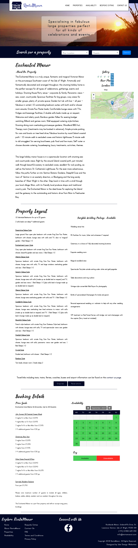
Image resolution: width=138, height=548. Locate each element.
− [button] (93, 98)
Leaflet (131, 118)
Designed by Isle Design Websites (121, 544)
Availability (91, 5)
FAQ (26, 532)
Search (127, 52)
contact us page (113, 377)
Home (67, 5)
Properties (77, 5)
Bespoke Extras (107, 5)
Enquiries (60, 384)
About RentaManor (12, 528)
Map (106, 90)
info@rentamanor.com (126, 534)
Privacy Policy (30, 539)
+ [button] (93, 94)
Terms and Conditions (34, 535)
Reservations (76, 384)
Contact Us (122, 5)
